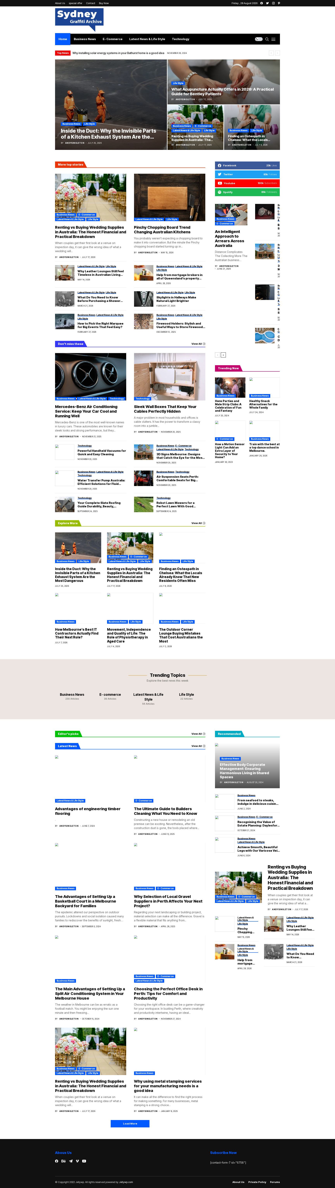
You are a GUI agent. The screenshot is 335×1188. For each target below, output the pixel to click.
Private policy (257, 1182)
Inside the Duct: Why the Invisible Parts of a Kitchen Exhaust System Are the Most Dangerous (77, 575)
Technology (117, 398)
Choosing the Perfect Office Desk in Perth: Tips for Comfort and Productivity (168, 994)
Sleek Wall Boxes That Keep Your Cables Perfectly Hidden (165, 409)
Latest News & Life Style (186, 130)
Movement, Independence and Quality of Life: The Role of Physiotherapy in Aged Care (129, 635)
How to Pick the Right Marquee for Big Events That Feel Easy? (100, 325)
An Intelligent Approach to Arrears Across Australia (229, 238)
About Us (238, 1182)
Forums (275, 1182)
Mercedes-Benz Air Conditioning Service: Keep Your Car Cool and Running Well (86, 411)
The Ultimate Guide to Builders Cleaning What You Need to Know (165, 811)
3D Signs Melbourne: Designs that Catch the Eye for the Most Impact (180, 456)
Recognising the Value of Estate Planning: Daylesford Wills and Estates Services (258, 823)
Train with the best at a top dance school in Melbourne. (264, 447)
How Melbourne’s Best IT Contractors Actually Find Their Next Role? (76, 633)
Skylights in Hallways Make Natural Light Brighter (176, 299)
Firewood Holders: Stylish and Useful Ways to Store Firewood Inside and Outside (179, 325)
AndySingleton (74, 143)
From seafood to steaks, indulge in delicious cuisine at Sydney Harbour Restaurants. (257, 802)
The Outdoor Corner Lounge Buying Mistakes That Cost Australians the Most (181, 635)
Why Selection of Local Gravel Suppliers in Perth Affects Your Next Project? (168, 901)
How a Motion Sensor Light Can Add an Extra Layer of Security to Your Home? (230, 450)
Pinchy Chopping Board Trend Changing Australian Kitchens (162, 229)
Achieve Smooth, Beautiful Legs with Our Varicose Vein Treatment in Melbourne (258, 848)
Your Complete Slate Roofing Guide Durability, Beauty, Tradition (99, 504)
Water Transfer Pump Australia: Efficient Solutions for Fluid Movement (101, 482)
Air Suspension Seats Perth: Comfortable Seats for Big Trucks (177, 478)
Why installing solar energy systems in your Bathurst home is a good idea (118, 53)
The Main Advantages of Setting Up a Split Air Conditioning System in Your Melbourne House (90, 994)
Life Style (89, 123)
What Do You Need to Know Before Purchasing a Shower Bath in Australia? (99, 299)
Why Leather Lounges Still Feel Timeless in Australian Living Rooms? (101, 273)
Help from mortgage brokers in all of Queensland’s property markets (179, 276)
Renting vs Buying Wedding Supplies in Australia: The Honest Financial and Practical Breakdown (90, 232)
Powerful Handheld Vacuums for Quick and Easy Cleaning (102, 452)
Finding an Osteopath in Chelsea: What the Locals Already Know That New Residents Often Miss (180, 575)
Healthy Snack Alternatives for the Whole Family (263, 404)
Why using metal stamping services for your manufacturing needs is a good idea (168, 1086)
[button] (271, 53)
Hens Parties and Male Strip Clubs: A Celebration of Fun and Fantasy (228, 405)
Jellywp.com (126, 1182)
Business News (71, 123)
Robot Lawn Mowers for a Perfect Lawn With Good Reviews (175, 504)
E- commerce (203, 126)
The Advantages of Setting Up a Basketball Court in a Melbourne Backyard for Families (85, 901)
